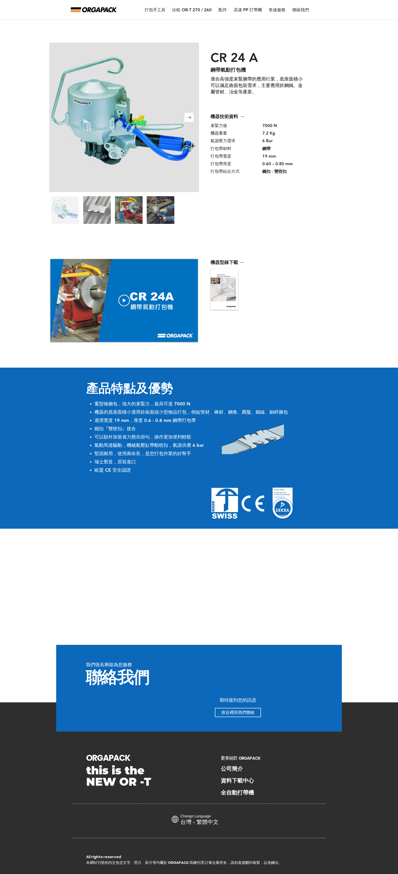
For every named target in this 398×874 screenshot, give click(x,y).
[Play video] (124, 300)
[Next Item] (189, 117)
